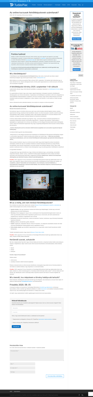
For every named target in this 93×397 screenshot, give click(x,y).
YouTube (72, 129)
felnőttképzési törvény (54, 89)
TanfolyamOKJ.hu (41, 77)
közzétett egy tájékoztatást (46, 287)
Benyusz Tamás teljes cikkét (37, 232)
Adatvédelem (17, 391)
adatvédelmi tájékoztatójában (45, 319)
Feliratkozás (16, 326)
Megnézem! (76, 69)
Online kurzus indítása (27, 15)
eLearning (19, 15)
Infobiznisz (72, 114)
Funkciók (39, 4)
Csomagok (57, 4)
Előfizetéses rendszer (75, 112)
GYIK (68, 4)
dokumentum (44, 288)
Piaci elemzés (73, 120)
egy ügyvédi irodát (30, 59)
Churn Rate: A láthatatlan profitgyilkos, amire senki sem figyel (76, 84)
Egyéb (71, 108)
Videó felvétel (73, 125)
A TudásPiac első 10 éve (75, 95)
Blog (79, 4)
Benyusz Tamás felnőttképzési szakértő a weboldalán (47, 205)
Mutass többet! (77, 38)
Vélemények (73, 122)
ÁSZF (11, 391)
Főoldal (34, 4)
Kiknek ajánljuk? (48, 4)
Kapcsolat (74, 4)
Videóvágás (72, 127)
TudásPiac (43, 58)
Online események (74, 116)
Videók (64, 4)
